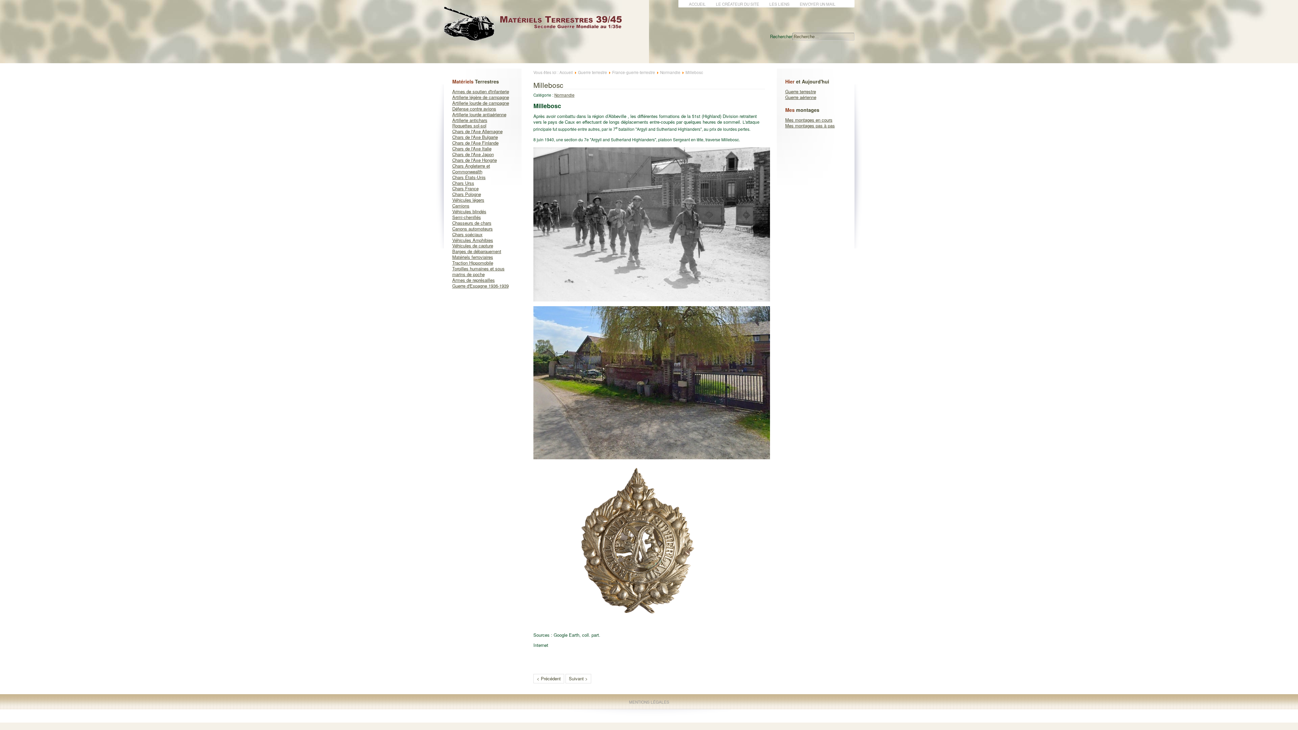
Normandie (670, 72)
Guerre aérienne (800, 97)
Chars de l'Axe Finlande (475, 143)
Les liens (779, 4)
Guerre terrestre (800, 91)
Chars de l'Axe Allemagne (477, 131)
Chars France (465, 188)
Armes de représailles (473, 280)
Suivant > (578, 678)
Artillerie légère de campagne (480, 97)
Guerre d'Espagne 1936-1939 (480, 286)
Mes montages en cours (809, 120)
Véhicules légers (468, 200)
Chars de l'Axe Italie (471, 148)
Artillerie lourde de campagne (480, 103)
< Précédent (549, 678)
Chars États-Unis (469, 177)
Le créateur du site (737, 4)
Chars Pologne (466, 194)
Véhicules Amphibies (472, 240)
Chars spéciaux (467, 234)
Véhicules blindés (469, 211)
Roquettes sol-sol (469, 125)
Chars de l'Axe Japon (473, 154)
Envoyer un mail (818, 4)
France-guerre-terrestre (633, 72)
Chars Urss (463, 183)
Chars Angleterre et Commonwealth (471, 169)
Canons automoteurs (472, 228)
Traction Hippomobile (472, 263)
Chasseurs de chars (471, 223)
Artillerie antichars (469, 120)
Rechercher (781, 36)
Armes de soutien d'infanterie (480, 91)
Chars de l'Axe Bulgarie (475, 137)
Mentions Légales (649, 702)
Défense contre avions (474, 108)
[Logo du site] (538, 37)
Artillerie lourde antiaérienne (479, 114)
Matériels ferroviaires (472, 257)
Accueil (697, 4)
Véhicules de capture (472, 245)
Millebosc (548, 85)
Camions (461, 205)
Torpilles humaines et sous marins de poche (478, 271)
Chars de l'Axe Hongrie (474, 160)
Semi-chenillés (466, 217)
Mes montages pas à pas (810, 125)
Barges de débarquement (476, 251)
